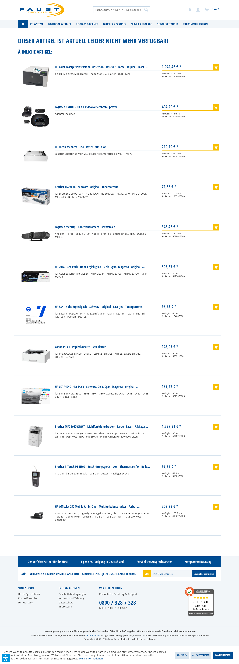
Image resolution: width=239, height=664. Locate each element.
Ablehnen (182, 655)
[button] (6, 658)
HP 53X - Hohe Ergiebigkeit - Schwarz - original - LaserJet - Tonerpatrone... (99, 307)
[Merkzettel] (189, 9)
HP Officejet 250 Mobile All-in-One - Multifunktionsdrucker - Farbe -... (97, 506)
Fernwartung (25, 602)
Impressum (65, 606)
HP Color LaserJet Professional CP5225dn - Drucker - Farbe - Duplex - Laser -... (102, 67)
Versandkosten (92, 635)
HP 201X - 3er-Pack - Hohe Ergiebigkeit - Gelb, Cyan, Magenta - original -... (100, 267)
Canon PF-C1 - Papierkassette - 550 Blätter (80, 347)
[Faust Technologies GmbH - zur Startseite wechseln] (42, 10)
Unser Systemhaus (29, 594)
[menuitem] (121, 10)
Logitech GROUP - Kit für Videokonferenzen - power (86, 107)
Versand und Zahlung (71, 598)
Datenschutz (66, 602)
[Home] (23, 24)
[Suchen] (146, 9)
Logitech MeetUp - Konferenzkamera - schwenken (85, 227)
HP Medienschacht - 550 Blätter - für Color (80, 147)
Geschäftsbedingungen (72, 594)
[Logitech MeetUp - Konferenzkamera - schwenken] (35, 236)
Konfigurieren (223, 655)
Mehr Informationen (91, 658)
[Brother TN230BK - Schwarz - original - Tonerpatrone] (35, 196)
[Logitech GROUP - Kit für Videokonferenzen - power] (35, 116)
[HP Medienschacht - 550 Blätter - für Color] (35, 156)
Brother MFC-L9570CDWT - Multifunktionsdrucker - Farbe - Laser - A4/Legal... (101, 426)
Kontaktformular (27, 598)
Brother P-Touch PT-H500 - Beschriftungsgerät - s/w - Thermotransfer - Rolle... (102, 466)
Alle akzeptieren (201, 655)
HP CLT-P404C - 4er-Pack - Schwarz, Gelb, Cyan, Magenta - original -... (97, 387)
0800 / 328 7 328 (117, 602)
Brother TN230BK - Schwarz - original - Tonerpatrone (86, 187)
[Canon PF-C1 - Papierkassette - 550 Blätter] (35, 356)
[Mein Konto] (198, 9)
